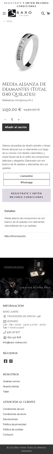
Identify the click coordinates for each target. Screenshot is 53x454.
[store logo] (20, 13)
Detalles (10, 211)
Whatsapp (26, 182)
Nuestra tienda (11, 386)
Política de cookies (13, 429)
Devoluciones (10, 419)
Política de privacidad (14, 424)
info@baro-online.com (15, 342)
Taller (6, 391)
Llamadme (26, 176)
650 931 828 (14, 337)
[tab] (26, 211)
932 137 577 (13, 332)
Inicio (9, 21)
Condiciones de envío (14, 414)
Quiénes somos (11, 381)
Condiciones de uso (13, 409)
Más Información (15, 236)
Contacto (8, 434)
